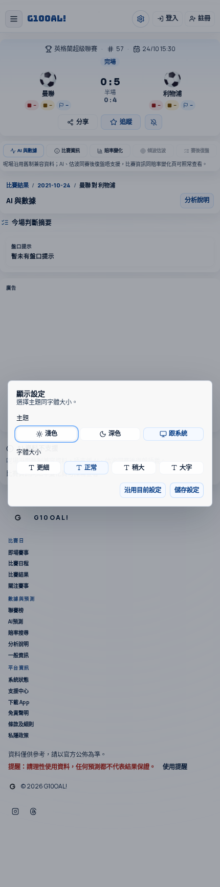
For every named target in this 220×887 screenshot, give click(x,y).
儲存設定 (186, 490)
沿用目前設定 (142, 490)
